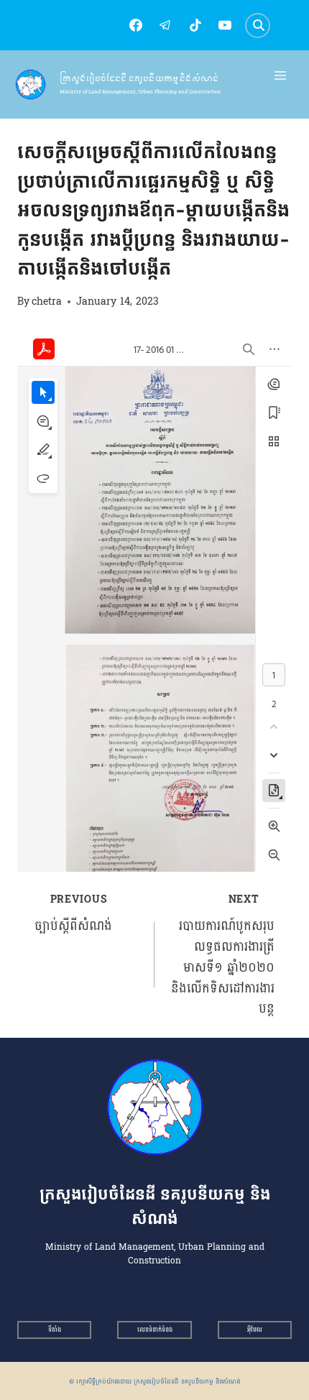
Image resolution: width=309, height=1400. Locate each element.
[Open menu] (281, 76)
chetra (47, 301)
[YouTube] (225, 25)
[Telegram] (165, 25)
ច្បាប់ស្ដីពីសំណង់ (73, 913)
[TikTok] (195, 25)
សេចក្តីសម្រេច (43, 126)
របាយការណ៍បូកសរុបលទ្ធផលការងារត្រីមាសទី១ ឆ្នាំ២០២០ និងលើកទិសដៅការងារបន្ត (223, 955)
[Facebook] (136, 25)
